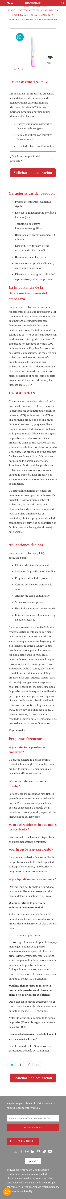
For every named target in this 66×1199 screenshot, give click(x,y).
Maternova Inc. (24, 1169)
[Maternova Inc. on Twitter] (44, 1152)
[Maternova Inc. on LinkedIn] (32, 1152)
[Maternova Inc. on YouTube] (50, 1152)
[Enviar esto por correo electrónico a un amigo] (37, 1064)
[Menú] (2, 3)
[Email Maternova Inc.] (15, 1152)
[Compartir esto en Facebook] (20, 1064)
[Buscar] (63, 3)
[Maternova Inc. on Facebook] (21, 1152)
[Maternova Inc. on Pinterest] (38, 1152)
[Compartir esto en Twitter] (12, 1064)
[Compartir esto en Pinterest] (29, 1064)
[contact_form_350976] (7, 1192)
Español (31, 1160)
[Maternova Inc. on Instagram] (27, 1152)
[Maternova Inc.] (33, 3)
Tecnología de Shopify (19, 1191)
